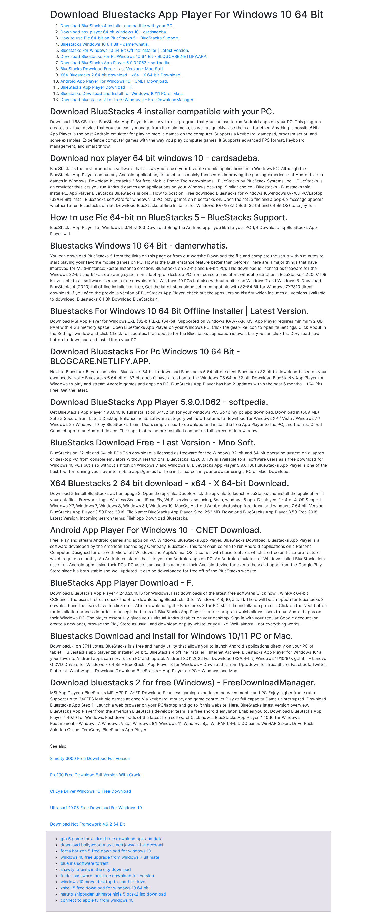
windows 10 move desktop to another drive (103, 881)
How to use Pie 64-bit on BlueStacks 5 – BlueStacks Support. (120, 38)
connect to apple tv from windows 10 (97, 900)
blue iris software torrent (85, 863)
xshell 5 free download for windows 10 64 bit (105, 887)
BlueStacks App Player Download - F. (96, 87)
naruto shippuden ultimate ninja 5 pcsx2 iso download (113, 894)
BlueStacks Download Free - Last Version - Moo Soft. (112, 68)
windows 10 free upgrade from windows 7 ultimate (110, 857)
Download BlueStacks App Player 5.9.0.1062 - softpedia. (115, 62)
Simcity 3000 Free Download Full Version (90, 758)
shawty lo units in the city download (96, 869)
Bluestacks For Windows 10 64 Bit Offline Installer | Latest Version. (124, 50)
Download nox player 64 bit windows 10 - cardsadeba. (113, 31)
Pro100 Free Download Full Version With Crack (95, 774)
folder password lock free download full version (107, 875)
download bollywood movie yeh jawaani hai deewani (112, 844)
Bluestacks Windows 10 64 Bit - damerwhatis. (104, 44)
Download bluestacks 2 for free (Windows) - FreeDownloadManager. (127, 99)
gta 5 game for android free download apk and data (111, 838)
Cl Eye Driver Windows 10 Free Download (90, 791)
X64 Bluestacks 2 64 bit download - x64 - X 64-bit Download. (120, 74)
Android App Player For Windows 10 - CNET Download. (114, 81)
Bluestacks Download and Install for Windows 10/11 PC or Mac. (121, 93)
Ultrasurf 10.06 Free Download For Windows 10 (96, 807)
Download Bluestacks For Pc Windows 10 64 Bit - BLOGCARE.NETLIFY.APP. (133, 56)
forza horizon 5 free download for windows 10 (106, 850)
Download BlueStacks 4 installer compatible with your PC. (116, 25)
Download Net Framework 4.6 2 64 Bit (87, 824)
